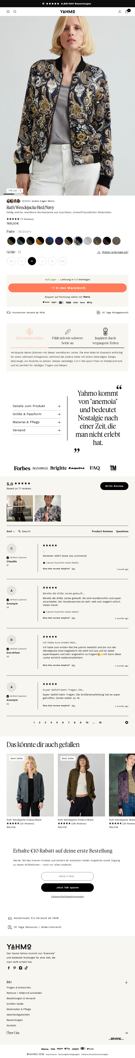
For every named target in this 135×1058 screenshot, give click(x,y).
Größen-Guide (15, 1003)
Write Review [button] (114, 486)
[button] (67, 219)
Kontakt (11, 1025)
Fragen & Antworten (19, 987)
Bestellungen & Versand (21, 998)
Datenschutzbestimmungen (67, 896)
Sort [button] (10, 531)
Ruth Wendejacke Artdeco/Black (76, 819)
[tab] (102, 532)
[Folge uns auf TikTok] (27, 968)
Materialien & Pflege (19, 1009)
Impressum (51, 1054)
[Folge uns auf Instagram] (21, 968)
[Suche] (15, 11)
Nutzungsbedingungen (69, 1054)
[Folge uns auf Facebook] (10, 968)
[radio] (11, 241)
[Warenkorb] (126, 11)
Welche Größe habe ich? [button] (115, 252)
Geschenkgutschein (18, 1014)
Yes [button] (73, 569)
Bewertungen (15, 1020)
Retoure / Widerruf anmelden (24, 992)
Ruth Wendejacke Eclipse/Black (24, 819)
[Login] (119, 11)
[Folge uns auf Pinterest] (15, 968)
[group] (24, 484)
